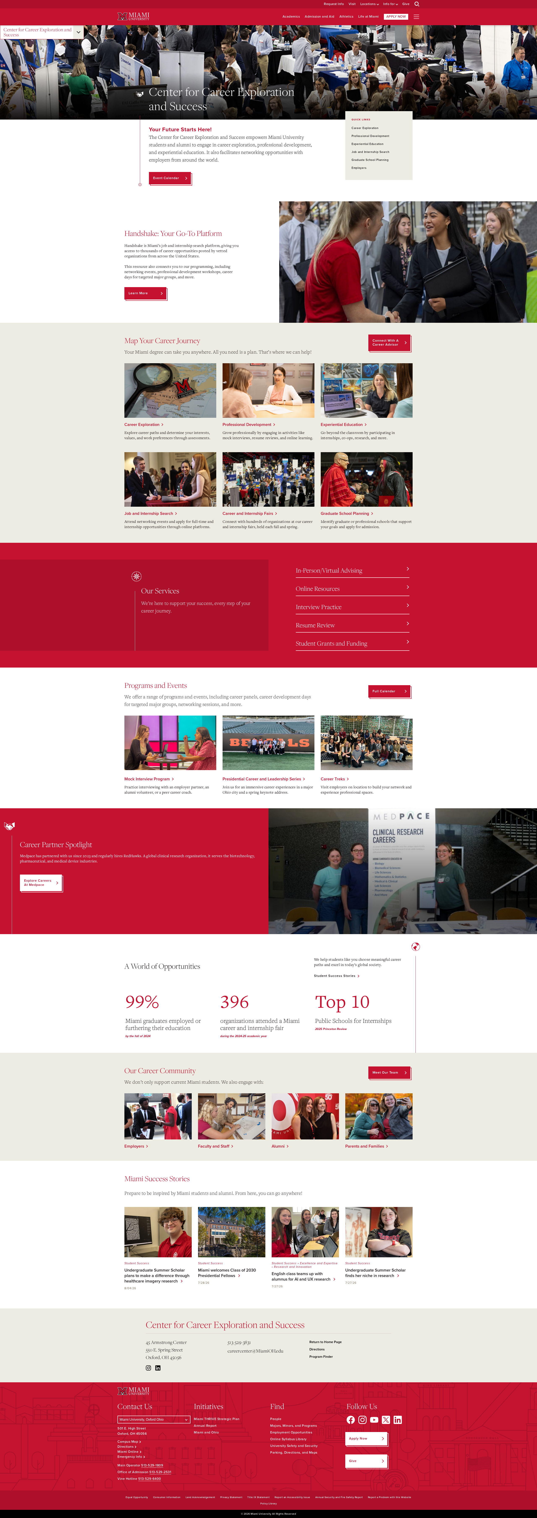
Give (405, 4)
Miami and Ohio (206, 1432)
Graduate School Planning (370, 160)
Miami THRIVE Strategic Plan (217, 1419)
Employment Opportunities (291, 1432)
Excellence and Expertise (319, 1263)
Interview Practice (318, 607)
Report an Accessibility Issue (292, 1497)
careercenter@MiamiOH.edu (255, 1351)
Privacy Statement (231, 1497)
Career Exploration (365, 128)
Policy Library (268, 1503)
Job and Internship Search (371, 152)
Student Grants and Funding (331, 643)
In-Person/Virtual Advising (329, 570)
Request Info (334, 4)
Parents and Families (364, 1146)
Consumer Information (167, 1497)
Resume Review (315, 625)
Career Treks (333, 779)
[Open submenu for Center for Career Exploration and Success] (78, 32)
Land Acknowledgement (200, 1497)
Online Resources (318, 588)
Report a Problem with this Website (389, 1497)
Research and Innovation (293, 1267)
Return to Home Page (325, 1342)
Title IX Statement (258, 1497)
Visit (352, 4)
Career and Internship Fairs (248, 513)
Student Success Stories (335, 976)
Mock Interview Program (147, 779)
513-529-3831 (239, 1342)
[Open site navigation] (416, 17)
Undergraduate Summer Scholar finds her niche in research (375, 1273)
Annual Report (205, 1426)
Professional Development (370, 136)
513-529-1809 (152, 1465)
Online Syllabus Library (288, 1439)
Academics (291, 17)
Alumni (278, 1146)
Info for (389, 4)
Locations (368, 4)
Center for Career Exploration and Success (38, 32)
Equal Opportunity (137, 1497)
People (275, 1419)
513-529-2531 (160, 1472)
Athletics (346, 17)
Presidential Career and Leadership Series (262, 779)
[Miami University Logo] (133, 16)
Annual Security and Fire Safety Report (339, 1497)
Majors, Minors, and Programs (293, 1426)
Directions (317, 1349)
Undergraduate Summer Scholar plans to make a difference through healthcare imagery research (156, 1276)
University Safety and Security (294, 1446)
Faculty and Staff (213, 1146)
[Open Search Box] (417, 4)
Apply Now (396, 16)
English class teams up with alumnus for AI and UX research (300, 1276)
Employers (359, 168)
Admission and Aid (319, 17)
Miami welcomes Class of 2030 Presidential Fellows (227, 1273)
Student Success (136, 1263)
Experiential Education (367, 144)
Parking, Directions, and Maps (293, 1452)
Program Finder (321, 1357)
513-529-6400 (149, 1479)
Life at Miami (368, 17)
